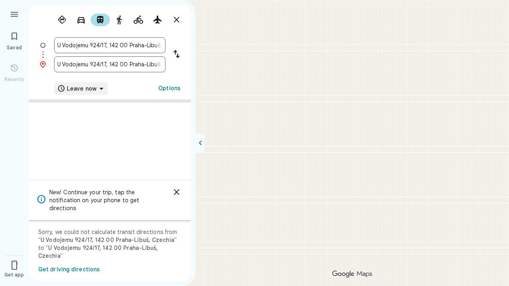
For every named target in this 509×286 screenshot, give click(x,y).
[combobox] (109, 45)
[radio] (62, 20)
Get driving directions (69, 269)
